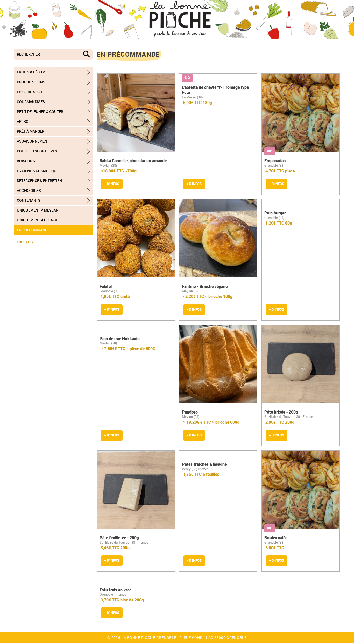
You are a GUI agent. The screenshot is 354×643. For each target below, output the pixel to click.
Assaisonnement (33, 141)
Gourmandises (31, 101)
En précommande (33, 230)
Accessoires (29, 190)
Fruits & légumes (33, 72)
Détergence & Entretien (39, 180)
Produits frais (31, 82)
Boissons (26, 161)
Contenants (28, 200)
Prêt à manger (30, 131)
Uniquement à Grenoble (39, 220)
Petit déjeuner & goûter (40, 111)
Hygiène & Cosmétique (38, 170)
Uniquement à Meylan (38, 210)
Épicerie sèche (30, 92)
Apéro (23, 121)
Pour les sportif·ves (37, 151)
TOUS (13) (25, 242)
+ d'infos (111, 183)
